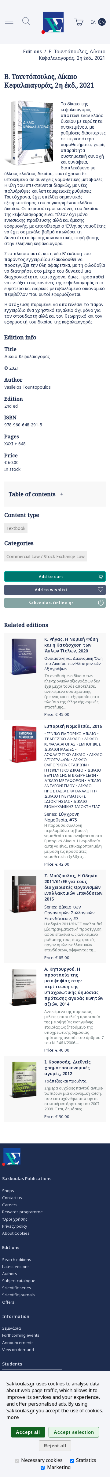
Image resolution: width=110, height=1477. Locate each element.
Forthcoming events (20, 1335)
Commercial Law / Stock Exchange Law (45, 556)
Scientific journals (18, 1295)
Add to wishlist (51, 589)
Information (15, 1316)
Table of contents (36, 494)
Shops (8, 1190)
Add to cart (51, 576)
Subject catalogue (18, 1280)
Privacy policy (14, 1226)
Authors (9, 1273)
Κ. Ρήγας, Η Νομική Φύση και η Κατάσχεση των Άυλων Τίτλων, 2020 (71, 645)
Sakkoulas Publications (26, 1178)
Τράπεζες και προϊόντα (65, 1081)
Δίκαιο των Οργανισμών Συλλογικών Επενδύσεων (69, 912)
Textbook (15, 528)
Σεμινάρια (11, 1328)
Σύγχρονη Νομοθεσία (61, 817)
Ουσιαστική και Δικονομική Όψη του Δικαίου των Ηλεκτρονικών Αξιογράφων (73, 663)
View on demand (18, 1349)
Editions (32, 51)
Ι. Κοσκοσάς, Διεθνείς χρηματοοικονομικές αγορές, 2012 (67, 1067)
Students (12, 1364)
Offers (8, 1302)
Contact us (12, 1197)
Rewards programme (22, 1211)
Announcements (18, 1342)
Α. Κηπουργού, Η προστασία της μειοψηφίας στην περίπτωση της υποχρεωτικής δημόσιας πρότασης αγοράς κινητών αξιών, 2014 (73, 986)
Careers (9, 1204)
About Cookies (16, 1233)
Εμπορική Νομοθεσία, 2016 (73, 726)
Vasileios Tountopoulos (27, 387)
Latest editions (16, 1266)
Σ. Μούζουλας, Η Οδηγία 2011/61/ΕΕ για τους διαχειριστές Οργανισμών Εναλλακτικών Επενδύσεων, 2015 (74, 887)
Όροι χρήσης (15, 1219)
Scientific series (16, 1287)
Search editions (16, 1259)
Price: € (56, 714)
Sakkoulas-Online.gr (51, 603)
